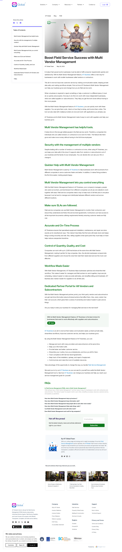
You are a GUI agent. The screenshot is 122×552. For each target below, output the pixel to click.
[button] (14, 23)
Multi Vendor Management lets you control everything (26, 51)
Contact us (92, 4)
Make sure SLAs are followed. (22, 56)
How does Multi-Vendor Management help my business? (61, 398)
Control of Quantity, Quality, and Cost (24, 64)
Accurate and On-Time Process (23, 60)
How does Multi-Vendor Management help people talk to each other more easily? (68, 403)
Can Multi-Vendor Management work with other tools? (60, 408)
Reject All (21, 545)
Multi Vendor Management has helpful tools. (26, 36)
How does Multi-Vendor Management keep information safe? (62, 401)
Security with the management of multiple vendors (25, 41)
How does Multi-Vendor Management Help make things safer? (62, 406)
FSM (60, 16)
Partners (79, 4)
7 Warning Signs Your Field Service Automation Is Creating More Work (76, 486)
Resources (68, 4)
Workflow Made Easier (20, 68)
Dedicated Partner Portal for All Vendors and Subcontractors (26, 74)
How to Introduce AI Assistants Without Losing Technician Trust (98, 486)
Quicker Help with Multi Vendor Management (26, 46)
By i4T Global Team (68, 439)
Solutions (42, 4)
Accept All (32, 545)
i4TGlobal (87, 443)
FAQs (15, 79)
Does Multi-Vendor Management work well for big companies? (63, 411)
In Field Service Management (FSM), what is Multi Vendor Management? (65, 388)
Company (55, 4)
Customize (11, 545)
